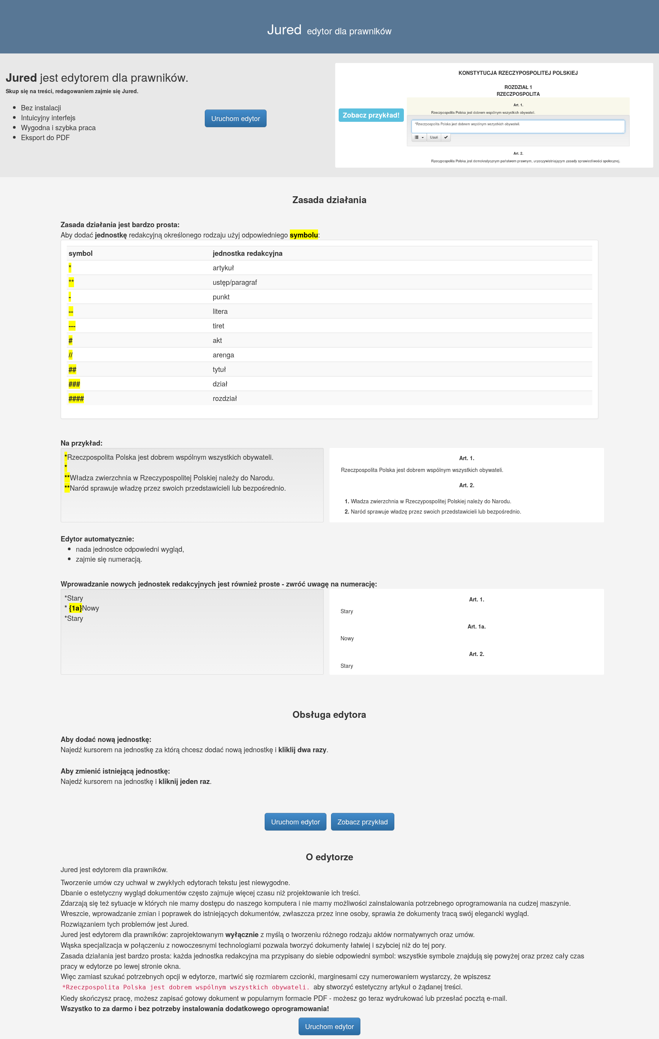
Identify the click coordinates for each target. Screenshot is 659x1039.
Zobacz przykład (363, 821)
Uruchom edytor (235, 118)
